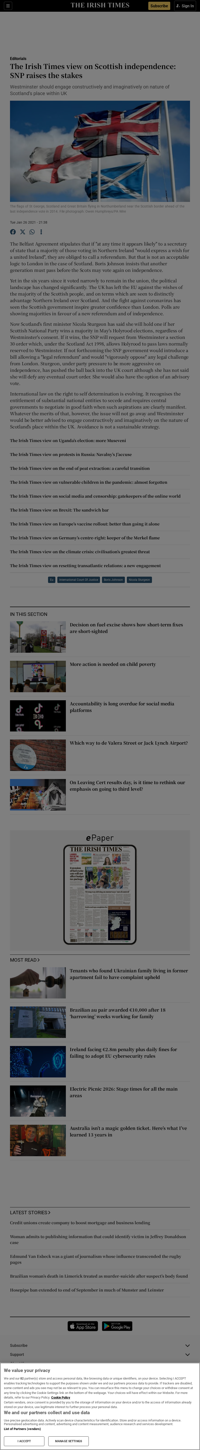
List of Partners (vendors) (22, 1429)
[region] (100, 1406)
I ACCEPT (24, 1441)
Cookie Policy (60, 1397)
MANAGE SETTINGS (68, 1441)
